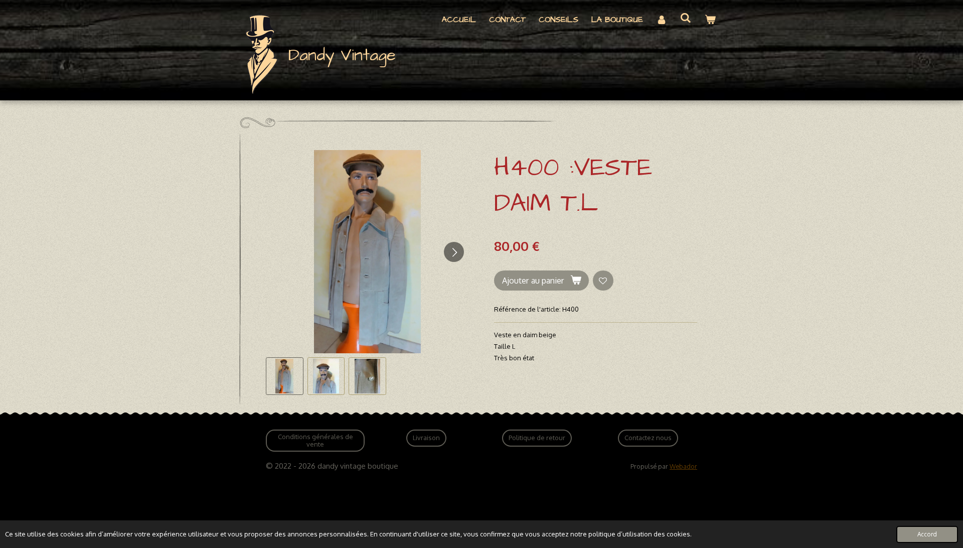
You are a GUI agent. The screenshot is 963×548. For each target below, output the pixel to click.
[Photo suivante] (454, 252)
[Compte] (662, 20)
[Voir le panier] (710, 20)
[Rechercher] (686, 18)
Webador (683, 466)
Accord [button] (927, 534)
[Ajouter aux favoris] (603, 280)
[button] (284, 376)
